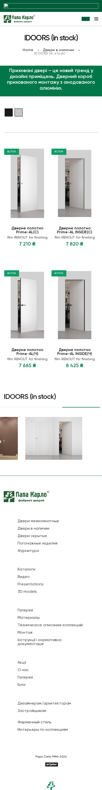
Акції (22, 663)
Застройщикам (32, 711)
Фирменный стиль (34, 722)
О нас (23, 670)
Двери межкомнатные (38, 521)
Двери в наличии (58, 50)
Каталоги (26, 570)
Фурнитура (28, 551)
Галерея (25, 610)
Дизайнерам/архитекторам (44, 704)
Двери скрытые (32, 536)
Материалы (29, 618)
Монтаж (25, 633)
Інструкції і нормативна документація (39, 642)
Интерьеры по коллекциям (43, 730)
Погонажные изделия (37, 543)
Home (28, 50)
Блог (22, 685)
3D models (27, 592)
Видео (24, 577)
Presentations (31, 584)
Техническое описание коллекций (50, 625)
